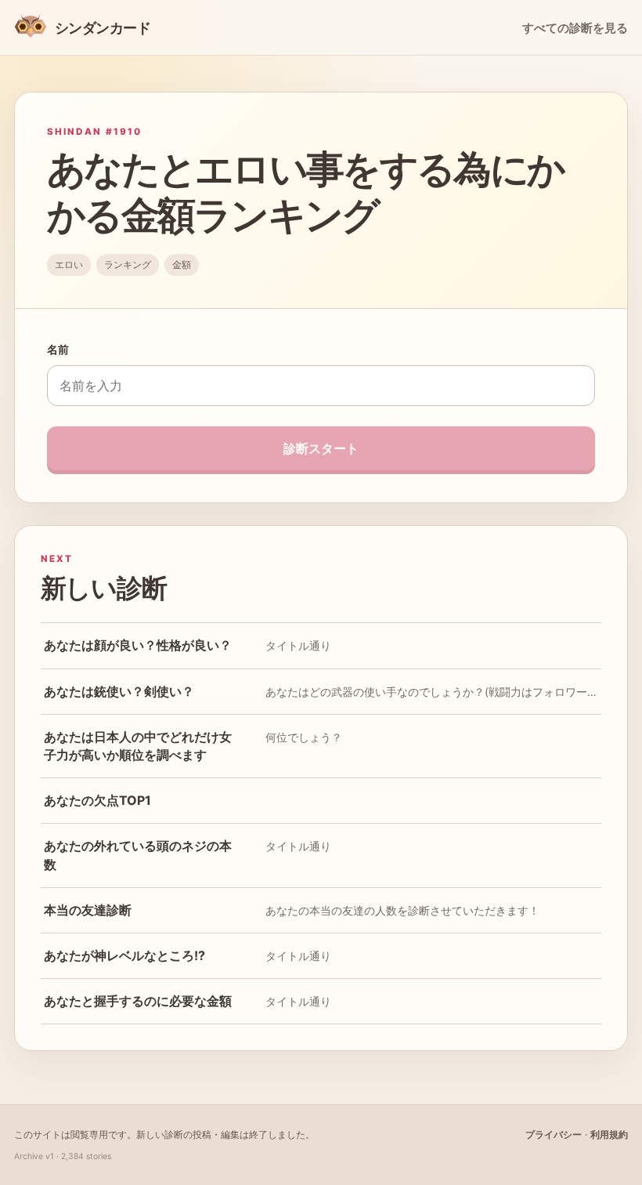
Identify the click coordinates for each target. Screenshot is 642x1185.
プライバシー (553, 1134)
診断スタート (321, 448)
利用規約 (609, 1134)
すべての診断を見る (575, 28)
